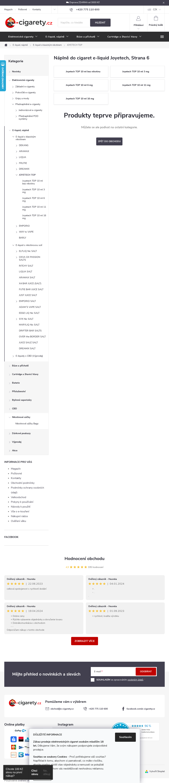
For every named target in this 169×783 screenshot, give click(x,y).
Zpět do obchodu (109, 141)
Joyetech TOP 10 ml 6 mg (33, 200)
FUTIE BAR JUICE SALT (31, 289)
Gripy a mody (22, 98)
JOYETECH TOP (27, 174)
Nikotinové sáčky (21, 417)
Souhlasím (125, 737)
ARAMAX (24, 151)
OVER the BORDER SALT (32, 336)
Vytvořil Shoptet (157, 771)
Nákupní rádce (19, 516)
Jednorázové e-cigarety (30, 110)
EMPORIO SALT (27, 301)
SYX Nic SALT (26, 319)
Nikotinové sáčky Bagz (26, 423)
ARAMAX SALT (27, 277)
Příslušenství (19, 391)
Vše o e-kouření (20, 511)
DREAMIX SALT (27, 348)
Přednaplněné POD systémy (28, 117)
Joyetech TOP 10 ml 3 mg (33, 191)
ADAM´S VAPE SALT (30, 307)
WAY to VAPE (26, 231)
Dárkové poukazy (21, 433)
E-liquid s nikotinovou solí (29, 245)
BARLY (22, 237)
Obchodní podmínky (22, 483)
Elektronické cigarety (23, 80)
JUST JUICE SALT (28, 295)
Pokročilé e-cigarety (25, 92)
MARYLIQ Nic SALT (29, 324)
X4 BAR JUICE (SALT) (30, 283)
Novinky (16, 71)
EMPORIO (24, 225)
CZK (155, 9)
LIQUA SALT (25, 271)
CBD (14, 408)
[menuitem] (23, 37)
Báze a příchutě (20, 365)
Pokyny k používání (22, 502)
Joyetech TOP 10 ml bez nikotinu (32, 182)
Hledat (100, 22)
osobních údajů (135, 679)
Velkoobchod (18, 497)
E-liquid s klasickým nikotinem (26, 138)
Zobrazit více (85, 641)
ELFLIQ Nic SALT (28, 251)
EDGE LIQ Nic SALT (29, 313)
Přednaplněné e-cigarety (27, 104)
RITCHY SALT (26, 265)
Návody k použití (20, 507)
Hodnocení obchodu (84, 559)
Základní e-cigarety (25, 86)
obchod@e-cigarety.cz (62, 708)
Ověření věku (18, 521)
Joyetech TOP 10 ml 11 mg (34, 208)
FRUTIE (23, 163)
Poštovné (22, 9)
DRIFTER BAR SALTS (30, 330)
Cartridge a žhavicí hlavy (25, 374)
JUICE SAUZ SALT (28, 342)
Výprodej (16, 441)
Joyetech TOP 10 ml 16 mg (34, 217)
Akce (14, 450)
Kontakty (37, 9)
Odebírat (146, 671)
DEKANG (23, 145)
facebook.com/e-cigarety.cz (141, 708)
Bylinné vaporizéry (22, 400)
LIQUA (22, 157)
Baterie (16, 382)
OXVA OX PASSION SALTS (29, 258)
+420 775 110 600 (98, 708)
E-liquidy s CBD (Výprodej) (29, 355)
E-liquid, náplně (20, 130)
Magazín (8, 9)
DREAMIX (24, 168)
